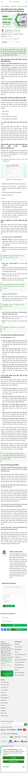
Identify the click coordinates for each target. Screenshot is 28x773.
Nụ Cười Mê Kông (5, 6)
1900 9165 (8, 478)
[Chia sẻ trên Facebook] (7, 39)
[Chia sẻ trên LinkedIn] (15, 39)
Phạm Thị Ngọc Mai (15, 30)
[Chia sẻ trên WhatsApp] (5, 39)
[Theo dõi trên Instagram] (4, 665)
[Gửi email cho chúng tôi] (9, 665)
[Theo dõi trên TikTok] (6, 665)
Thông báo (13, 6)
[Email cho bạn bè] (12, 39)
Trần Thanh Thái (16, 31)
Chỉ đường (6, 650)
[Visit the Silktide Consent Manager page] (23, 767)
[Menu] (2, 2)
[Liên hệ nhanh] (8, 629)
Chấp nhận (13, 757)
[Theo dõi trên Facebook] (2, 665)
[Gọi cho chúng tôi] (11, 665)
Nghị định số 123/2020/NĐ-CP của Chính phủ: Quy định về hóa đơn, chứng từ (14, 286)
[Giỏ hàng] (26, 1)
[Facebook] (2, 629)
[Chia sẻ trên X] (10, 39)
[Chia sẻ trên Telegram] (18, 39)
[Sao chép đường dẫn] (2, 39)
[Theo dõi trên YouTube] (2, 668)
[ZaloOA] (5, 629)
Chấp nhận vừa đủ (13, 761)
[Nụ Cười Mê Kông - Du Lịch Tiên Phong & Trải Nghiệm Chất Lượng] (14, 1)
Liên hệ (14, 449)
